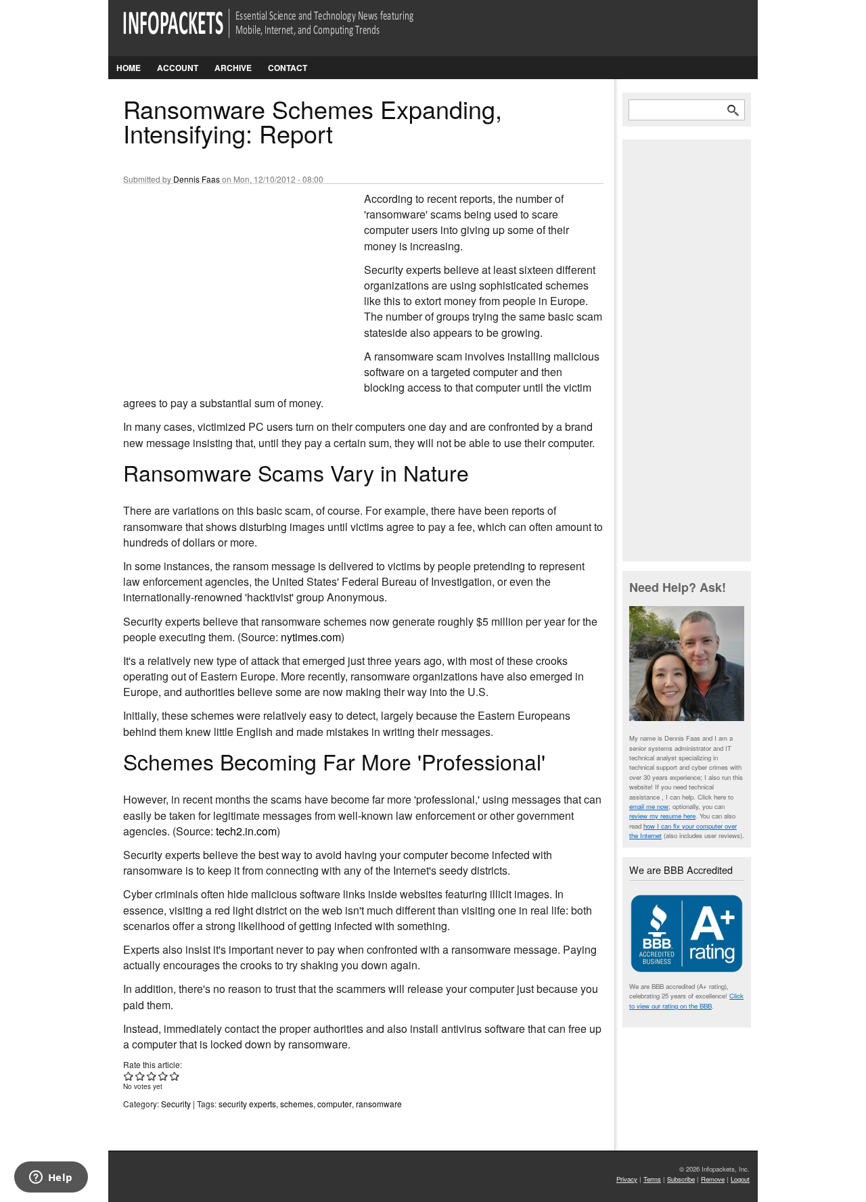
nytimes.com (311, 637)
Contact (287, 68)
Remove (713, 1179)
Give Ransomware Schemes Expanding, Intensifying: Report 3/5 (152, 1076)
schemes (296, 1103)
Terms (652, 1179)
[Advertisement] (224, 280)
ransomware (379, 1103)
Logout (740, 1179)
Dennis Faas (196, 179)
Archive (233, 68)
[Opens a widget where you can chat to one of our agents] (51, 1178)
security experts (247, 1103)
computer (334, 1103)
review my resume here (662, 815)
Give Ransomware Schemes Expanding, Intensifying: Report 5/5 (175, 1076)
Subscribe (681, 1179)
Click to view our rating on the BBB (686, 1000)
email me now (648, 806)
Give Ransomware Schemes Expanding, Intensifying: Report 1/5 (129, 1076)
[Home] (287, 31)
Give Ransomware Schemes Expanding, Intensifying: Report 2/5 (140, 1076)
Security (176, 1103)
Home (128, 68)
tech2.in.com (246, 831)
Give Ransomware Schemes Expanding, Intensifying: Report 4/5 (163, 1076)
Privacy (626, 1179)
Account (177, 68)
